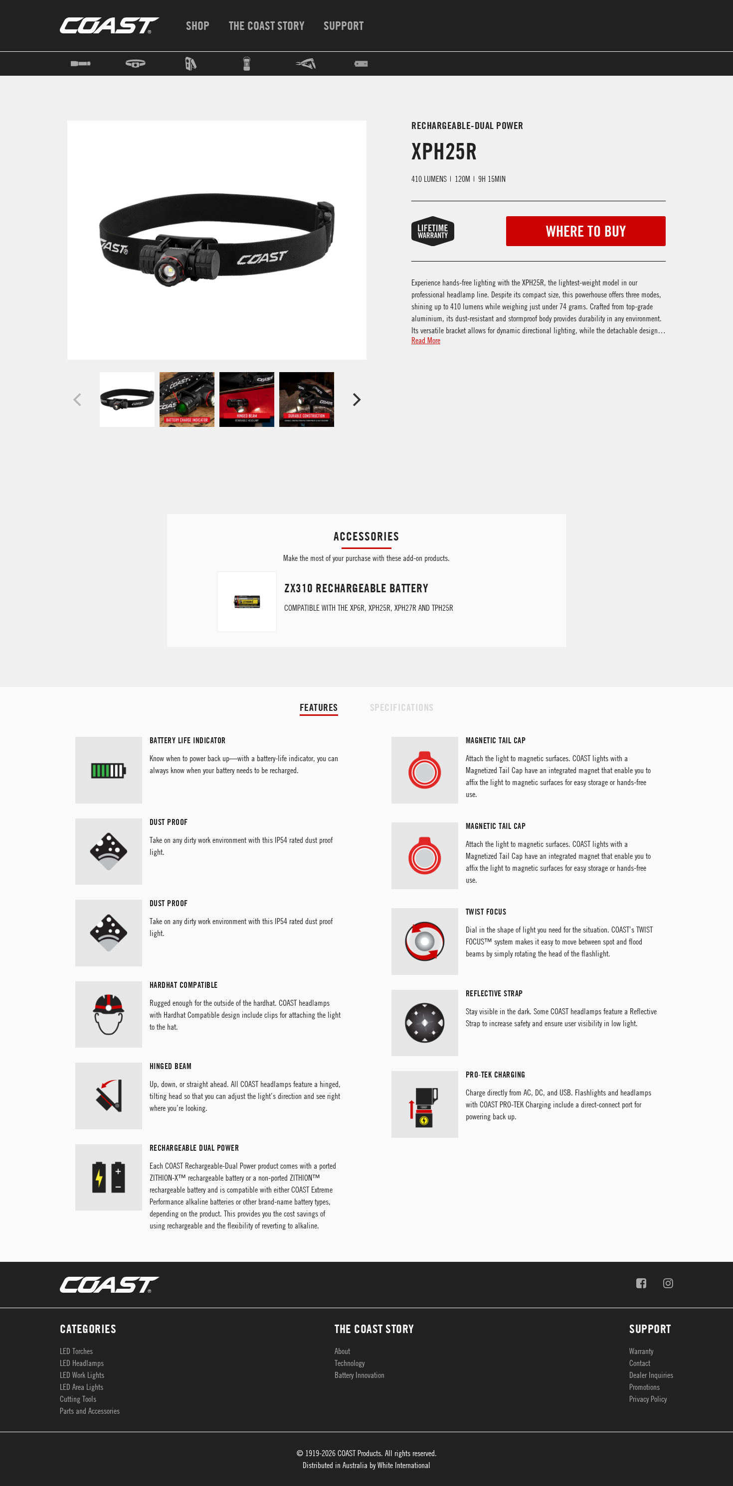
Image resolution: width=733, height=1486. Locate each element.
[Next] (355, 399)
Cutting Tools (78, 1398)
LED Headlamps (82, 1362)
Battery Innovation (359, 1374)
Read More (425, 340)
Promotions (644, 1386)
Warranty (641, 1351)
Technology (350, 1362)
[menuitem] (196, 25)
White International (403, 1465)
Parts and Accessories (90, 1410)
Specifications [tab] (402, 707)
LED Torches (76, 1351)
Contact (639, 1362)
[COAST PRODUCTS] (110, 25)
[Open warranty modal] (424, 231)
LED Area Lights (81, 1386)
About (342, 1351)
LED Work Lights (82, 1374)
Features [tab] (319, 707)
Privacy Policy (648, 1398)
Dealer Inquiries (651, 1374)
